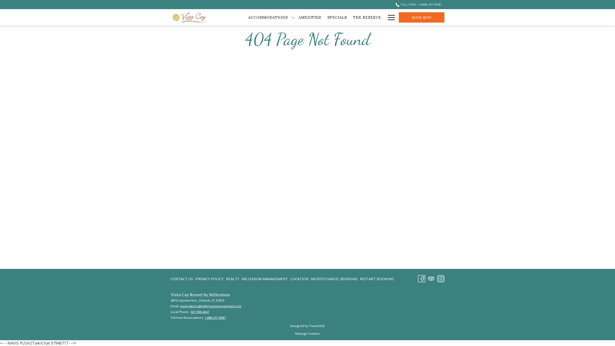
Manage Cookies (307, 333)
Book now (421, 17)
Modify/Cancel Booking (334, 278)
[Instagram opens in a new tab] (440, 278)
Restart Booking (377, 278)
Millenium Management (265, 279)
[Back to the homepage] (190, 17)
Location (299, 278)
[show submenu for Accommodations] (293, 17)
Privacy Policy (209, 278)
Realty (232, 278)
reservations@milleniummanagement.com (210, 306)
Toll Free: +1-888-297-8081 (421, 4)
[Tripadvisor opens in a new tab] (431, 278)
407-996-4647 (200, 312)
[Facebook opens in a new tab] (421, 278)
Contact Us (182, 278)
